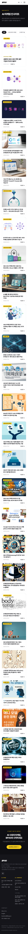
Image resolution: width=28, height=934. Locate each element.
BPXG (4, 2)
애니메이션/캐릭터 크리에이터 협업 (20, 896)
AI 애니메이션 (18, 880)
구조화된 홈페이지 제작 (7, 884)
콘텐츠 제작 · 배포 (6, 887)
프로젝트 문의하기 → (14, 847)
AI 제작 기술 (22, 32)
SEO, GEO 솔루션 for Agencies (20, 900)
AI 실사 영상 (18, 887)
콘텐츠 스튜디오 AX (19, 903)
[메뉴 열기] (24, 2)
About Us (4, 911)
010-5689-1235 (6, 918)
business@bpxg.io (6, 916)
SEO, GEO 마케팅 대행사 (7, 881)
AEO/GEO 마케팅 (12, 32)
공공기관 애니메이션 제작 (20, 884)
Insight (3, 913)
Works (16, 889)
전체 (4, 32)
